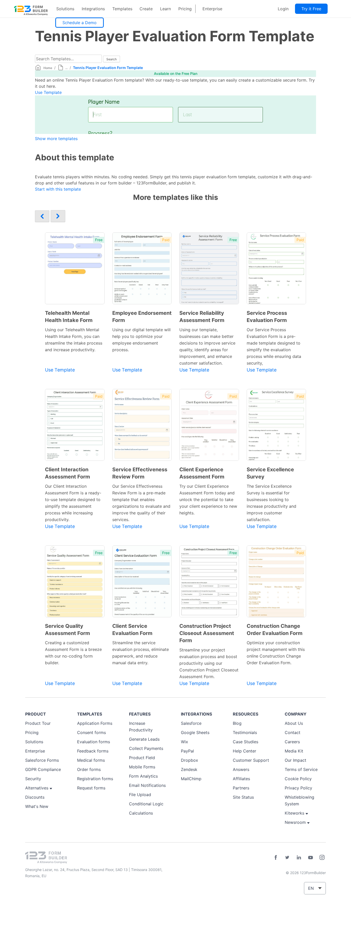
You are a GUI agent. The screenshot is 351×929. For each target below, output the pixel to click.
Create (146, 8)
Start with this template (58, 189)
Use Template (48, 92)
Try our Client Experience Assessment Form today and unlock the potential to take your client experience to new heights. (208, 499)
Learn (165, 8)
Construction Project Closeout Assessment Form (206, 633)
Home (47, 68)
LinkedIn (299, 857)
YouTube (310, 857)
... (66, 68)
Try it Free (311, 8)
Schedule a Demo (79, 22)
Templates (122, 8)
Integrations (93, 8)
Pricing (185, 8)
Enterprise (212, 8)
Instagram (322, 857)
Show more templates (56, 138)
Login (283, 8)
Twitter (287, 857)
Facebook (276, 857)
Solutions (65, 8)
